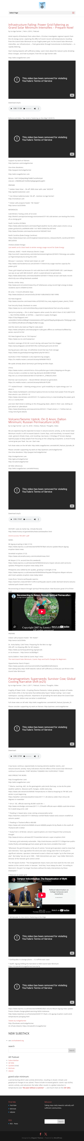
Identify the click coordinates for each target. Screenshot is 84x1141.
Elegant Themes (37, 1138)
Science (43, 685)
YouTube (13, 1105)
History (36, 426)
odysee (11, 1071)
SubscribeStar (13, 1060)
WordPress (58, 1138)
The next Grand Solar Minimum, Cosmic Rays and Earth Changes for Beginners (37, 659)
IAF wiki (67, 1088)
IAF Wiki (11, 1063)
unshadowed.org (17, 1040)
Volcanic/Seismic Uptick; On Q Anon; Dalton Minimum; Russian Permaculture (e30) (37, 420)
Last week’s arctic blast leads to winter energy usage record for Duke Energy (36, 247)
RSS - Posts (14, 1124)
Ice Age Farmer (16, 31)
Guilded (11, 1066)
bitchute (11, 1068)
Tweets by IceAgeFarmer (17, 1021)
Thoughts (49, 426)
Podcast (36, 31)
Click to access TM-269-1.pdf (18, 536)
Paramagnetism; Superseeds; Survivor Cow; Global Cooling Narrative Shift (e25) (41, 680)
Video (56, 426)
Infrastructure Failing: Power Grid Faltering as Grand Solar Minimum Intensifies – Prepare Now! (41, 26)
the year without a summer (33, 1088)
